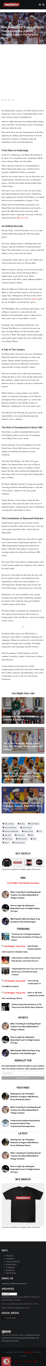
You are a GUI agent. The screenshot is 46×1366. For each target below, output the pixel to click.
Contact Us (10, 1258)
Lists (40, 831)
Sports (7, 842)
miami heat (20, 835)
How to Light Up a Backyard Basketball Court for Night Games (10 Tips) (25, 908)
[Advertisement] (23, 68)
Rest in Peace (11, 1273)
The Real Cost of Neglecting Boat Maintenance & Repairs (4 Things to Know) (26, 937)
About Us (9, 1256)
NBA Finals (8, 839)
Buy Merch (10, 1270)
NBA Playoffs (22, 839)
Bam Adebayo (9, 824)
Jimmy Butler (28, 831)
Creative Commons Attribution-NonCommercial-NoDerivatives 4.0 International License (21, 1338)
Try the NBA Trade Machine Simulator (23, 883)
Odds (34, 839)
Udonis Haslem (19, 842)
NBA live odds (22, 217)
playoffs (34, 298)
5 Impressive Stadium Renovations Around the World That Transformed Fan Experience (25, 1123)
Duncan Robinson (11, 827)
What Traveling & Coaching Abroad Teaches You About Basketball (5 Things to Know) (25, 895)
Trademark (10, 1267)
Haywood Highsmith (11, 831)
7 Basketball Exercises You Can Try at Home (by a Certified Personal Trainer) (27, 972)
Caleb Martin (34, 824)
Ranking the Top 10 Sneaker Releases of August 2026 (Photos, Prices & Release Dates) (24, 1097)
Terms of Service (12, 1261)
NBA (31, 835)
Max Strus (8, 835)
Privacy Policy (11, 1264)
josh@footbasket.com (18, 1283)
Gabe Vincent (26, 827)
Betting (22, 824)
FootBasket (28, 1352)
